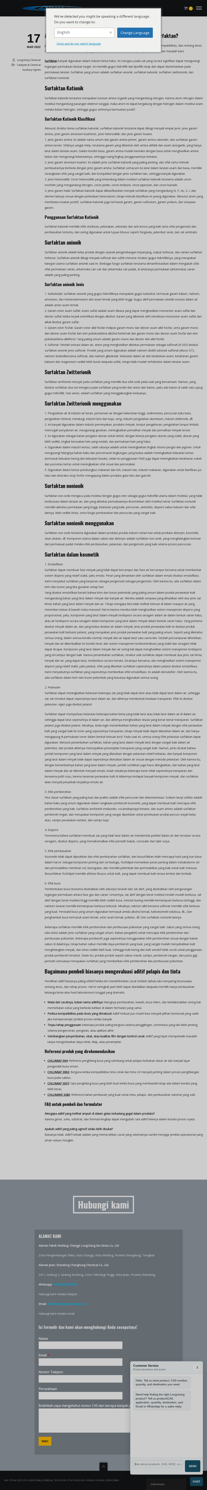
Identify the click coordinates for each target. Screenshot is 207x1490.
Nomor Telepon (51, 1372)
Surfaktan (51, 61)
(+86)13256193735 (65, 1284)
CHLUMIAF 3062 (58, 1072)
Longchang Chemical (29, 60)
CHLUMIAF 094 (58, 1061)
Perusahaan (48, 1389)
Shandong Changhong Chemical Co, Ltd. (82, 1265)
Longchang (112, 1480)
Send (192, 1466)
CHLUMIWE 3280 (59, 1095)
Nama (43, 1339)
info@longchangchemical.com (66, 1304)
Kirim (45, 1441)
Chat (196, 1481)
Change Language (135, 32)
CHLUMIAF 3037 (58, 1083)
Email (44, 1355)
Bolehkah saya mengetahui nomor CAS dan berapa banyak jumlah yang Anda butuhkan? (107, 1406)
